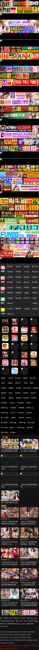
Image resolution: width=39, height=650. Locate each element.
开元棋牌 (17, 378)
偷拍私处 (11, 398)
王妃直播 (32, 393)
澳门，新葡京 (5, 418)
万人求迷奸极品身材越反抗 (9, 485)
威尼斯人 (3, 378)
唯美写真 (26, 298)
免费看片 (13, 418)
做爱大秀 (21, 418)
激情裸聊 (21, 408)
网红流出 (26, 282)
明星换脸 (18, 293)
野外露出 (35, 282)
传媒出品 (10, 303)
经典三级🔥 (13, 422)
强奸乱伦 (18, 266)
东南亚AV (35, 277)
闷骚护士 (35, 293)
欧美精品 (26, 266)
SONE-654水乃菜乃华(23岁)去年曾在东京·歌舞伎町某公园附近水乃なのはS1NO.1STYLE (9, 606)
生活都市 (10, 309)
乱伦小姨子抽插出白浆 (9, 502)
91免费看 (13, 432)
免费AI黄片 (30, 427)
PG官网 (10, 378)
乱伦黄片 (3, 398)
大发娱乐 (12, 403)
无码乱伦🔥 (4, 413)
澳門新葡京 (20, 403)
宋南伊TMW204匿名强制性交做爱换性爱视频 (29, 604)
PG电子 (3, 383)
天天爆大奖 (21, 413)
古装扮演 (10, 288)
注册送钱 (10, 383)
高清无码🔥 (21, 427)
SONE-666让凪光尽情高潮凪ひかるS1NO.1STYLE (9, 544)
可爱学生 (26, 288)
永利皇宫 (28, 403)
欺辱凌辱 (10, 282)
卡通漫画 (10, 298)
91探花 (18, 282)
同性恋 (35, 303)
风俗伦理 (35, 309)
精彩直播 (3, 393)
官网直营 (25, 378)
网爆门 (35, 298)
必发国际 (33, 398)
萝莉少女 (35, 266)
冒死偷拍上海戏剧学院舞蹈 (29, 468)
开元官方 (12, 413)
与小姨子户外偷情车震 (29, 451)
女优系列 (18, 288)
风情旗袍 (10, 293)
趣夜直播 (18, 398)
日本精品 (18, 272)
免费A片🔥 (22, 422)
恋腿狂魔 (35, 288)
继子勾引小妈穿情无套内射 (9, 468)
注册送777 (18, 383)
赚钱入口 (12, 427)
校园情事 (18, 309)
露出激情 (18, 298)
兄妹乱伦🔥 (31, 422)
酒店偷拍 (17, 393)
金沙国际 (29, 413)
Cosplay (26, 272)
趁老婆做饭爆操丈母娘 (9, 451)
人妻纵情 (26, 309)
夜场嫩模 (26, 398)
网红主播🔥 (4, 432)
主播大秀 (25, 393)
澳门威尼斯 (4, 422)
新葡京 (32, 383)
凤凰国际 (18, 388)
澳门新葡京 (4, 403)
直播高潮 (35, 388)
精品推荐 (10, 266)
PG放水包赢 (27, 388)
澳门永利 (32, 378)
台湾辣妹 (10, 277)
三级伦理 (10, 272)
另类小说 (10, 314)
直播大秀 (28, 418)
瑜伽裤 (26, 293)
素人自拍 (35, 272)
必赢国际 (11, 388)
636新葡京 (13, 408)
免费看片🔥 (4, 408)
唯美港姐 (26, 277)
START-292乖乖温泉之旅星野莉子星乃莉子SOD (29, 523)
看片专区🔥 (4, 427)
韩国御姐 (18, 277)
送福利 (26, 383)
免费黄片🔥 (29, 408)
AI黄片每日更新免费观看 (29, 485)
